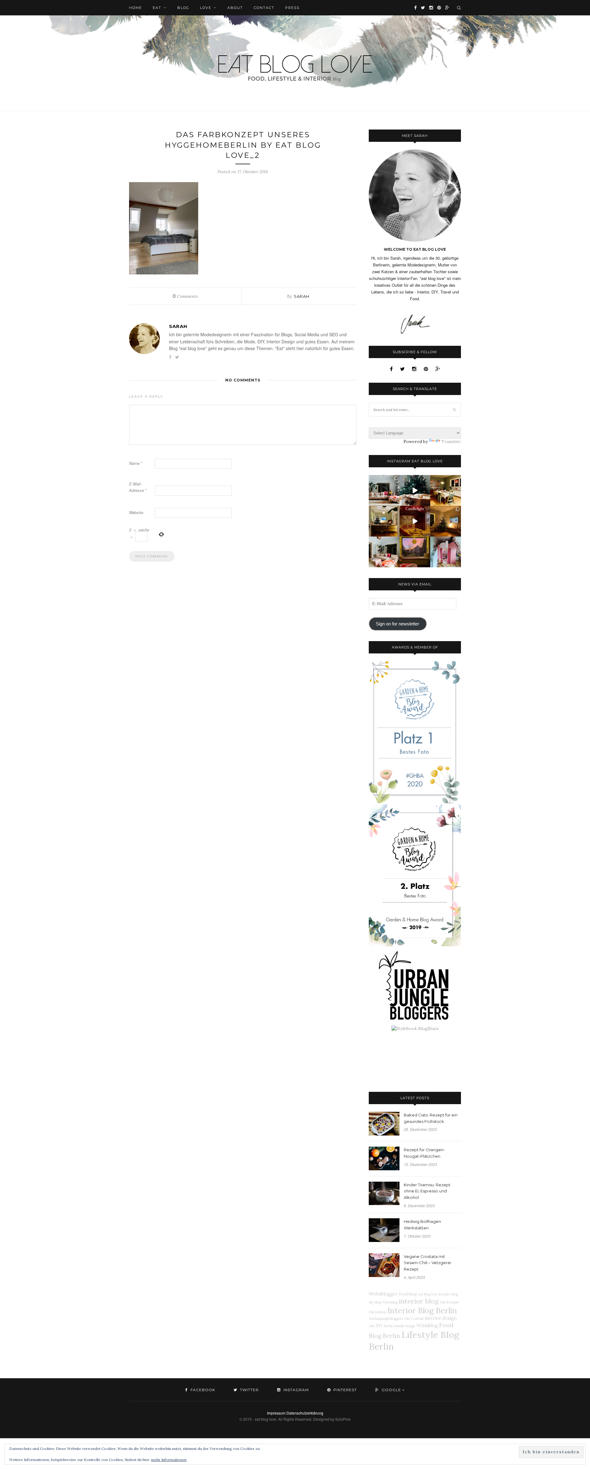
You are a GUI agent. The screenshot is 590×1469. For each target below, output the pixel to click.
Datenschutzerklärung (304, 1412)
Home (135, 8)
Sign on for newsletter (397, 623)
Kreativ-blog (448, 1294)
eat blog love (428, 1294)
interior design (441, 1318)
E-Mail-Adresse (138, 487)
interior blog (419, 1301)
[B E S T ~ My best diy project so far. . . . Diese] (445, 552)
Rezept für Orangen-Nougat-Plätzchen (424, 1153)
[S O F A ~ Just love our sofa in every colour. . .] (384, 552)
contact (264, 8)
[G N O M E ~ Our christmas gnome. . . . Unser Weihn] (414, 490)
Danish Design (404, 1326)
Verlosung (390, 1302)
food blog (408, 1293)
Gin (371, 1326)
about (235, 8)
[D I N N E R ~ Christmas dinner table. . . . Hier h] (445, 490)
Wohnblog (427, 1325)
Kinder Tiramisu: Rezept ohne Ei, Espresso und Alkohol (427, 1191)
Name (135, 463)
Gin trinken (377, 1312)
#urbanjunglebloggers (386, 1318)
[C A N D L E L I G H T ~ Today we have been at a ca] (414, 521)
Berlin (388, 1326)
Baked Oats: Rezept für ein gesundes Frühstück (431, 1118)
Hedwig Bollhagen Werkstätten (422, 1224)
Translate (451, 441)
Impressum (276, 1412)
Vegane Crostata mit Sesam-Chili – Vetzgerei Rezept (427, 1263)
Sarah (301, 296)
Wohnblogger (383, 1294)
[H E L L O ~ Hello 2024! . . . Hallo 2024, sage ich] (384, 490)
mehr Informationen (169, 1459)
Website (136, 512)
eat (157, 8)
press (292, 8)
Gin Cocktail (413, 1318)
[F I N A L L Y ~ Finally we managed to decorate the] (445, 521)
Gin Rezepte (449, 1302)
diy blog (375, 1302)
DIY (379, 1325)
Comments (185, 296)
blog (183, 8)
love (205, 8)
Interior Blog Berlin (422, 1310)
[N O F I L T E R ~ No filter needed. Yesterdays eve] (414, 552)
